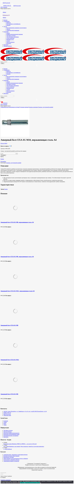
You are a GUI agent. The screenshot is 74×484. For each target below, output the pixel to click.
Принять (22, 482)
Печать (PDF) (4, 143)
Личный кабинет (7, 46)
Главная (2, 107)
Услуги (5, 26)
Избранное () (6, 15)
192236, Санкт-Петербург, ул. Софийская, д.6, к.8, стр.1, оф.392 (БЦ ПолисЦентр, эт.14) (25, 411)
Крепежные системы (14, 107)
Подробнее (3, 161)
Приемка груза (10, 39)
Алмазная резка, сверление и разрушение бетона (15, 454)
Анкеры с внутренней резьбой (45, 107)
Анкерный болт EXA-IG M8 (9, 325)
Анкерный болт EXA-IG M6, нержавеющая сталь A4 (17, 256)
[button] (1, 225)
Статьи (8, 40)
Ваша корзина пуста (5, 8)
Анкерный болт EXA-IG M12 (10, 359)
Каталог (5, 20)
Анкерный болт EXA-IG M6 (9, 394)
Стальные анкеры (24, 107)
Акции (8, 33)
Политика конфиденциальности (11, 433)
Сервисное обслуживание (12, 30)
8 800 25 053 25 (7, 412)
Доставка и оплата (10, 35)
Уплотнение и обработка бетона (11, 459)
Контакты (5, 44)
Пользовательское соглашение (10, 435)
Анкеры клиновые (33, 107)
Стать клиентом (10, 38)
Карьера (8, 25)
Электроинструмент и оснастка (11, 461)
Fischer (2, 159)
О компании (6, 21)
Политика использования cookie (11, 434)
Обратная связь (7, 415)
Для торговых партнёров (12, 37)
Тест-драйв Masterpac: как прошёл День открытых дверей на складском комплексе (23, 446)
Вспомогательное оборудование (11, 456)
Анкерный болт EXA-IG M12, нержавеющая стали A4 (18, 291)
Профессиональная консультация (14, 34)
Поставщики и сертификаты (13, 23)
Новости (8, 22)
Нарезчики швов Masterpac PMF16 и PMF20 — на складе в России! (20, 443)
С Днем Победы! (7, 449)
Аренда (8, 29)
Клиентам (5, 31)
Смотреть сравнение (6, 480)
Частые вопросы (10, 42)
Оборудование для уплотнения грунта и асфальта (15, 458)
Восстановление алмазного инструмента (16, 27)
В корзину (3, 155)
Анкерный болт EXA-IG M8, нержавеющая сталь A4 (17, 222)
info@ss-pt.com (6, 2)
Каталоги (8, 43)
